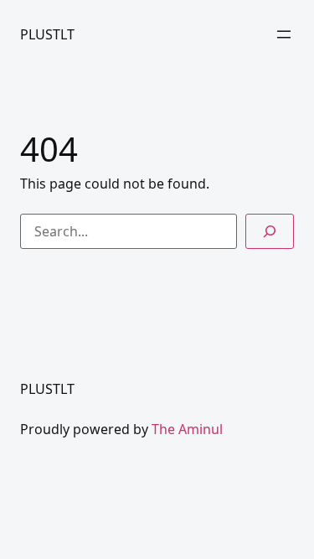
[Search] (269, 231)
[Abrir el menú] (284, 34)
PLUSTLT (47, 34)
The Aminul (187, 429)
